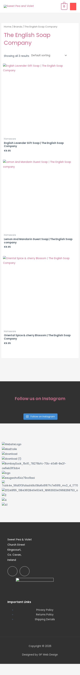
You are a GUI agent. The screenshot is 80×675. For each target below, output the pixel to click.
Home (7, 26)
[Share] (38, 667)
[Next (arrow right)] (23, 672)
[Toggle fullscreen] (23, 667)
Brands (18, 26)
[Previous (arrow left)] (7, 672)
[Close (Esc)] (54, 667)
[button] (40, 509)
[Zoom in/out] (7, 667)
